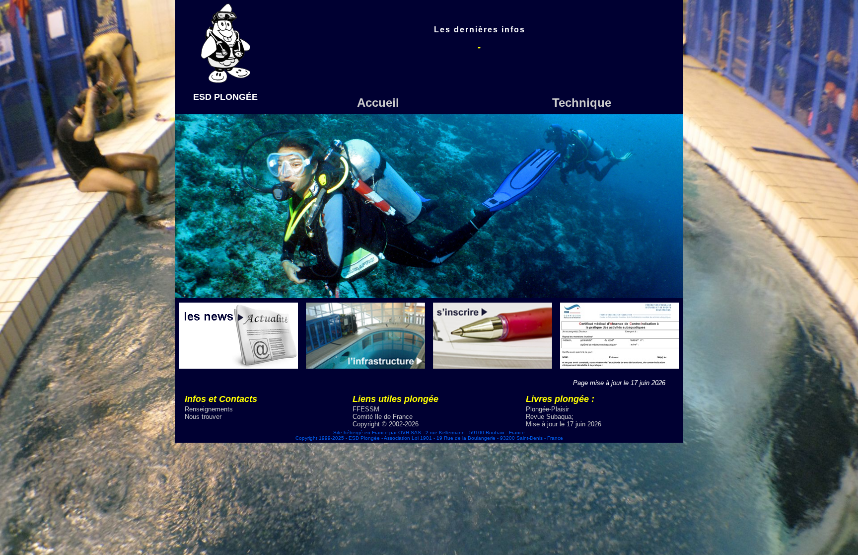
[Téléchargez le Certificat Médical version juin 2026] (619, 366)
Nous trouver (203, 416)
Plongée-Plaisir (547, 409)
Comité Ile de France (383, 416)
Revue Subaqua (549, 416)
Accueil (378, 102)
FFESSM (366, 409)
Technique (581, 102)
